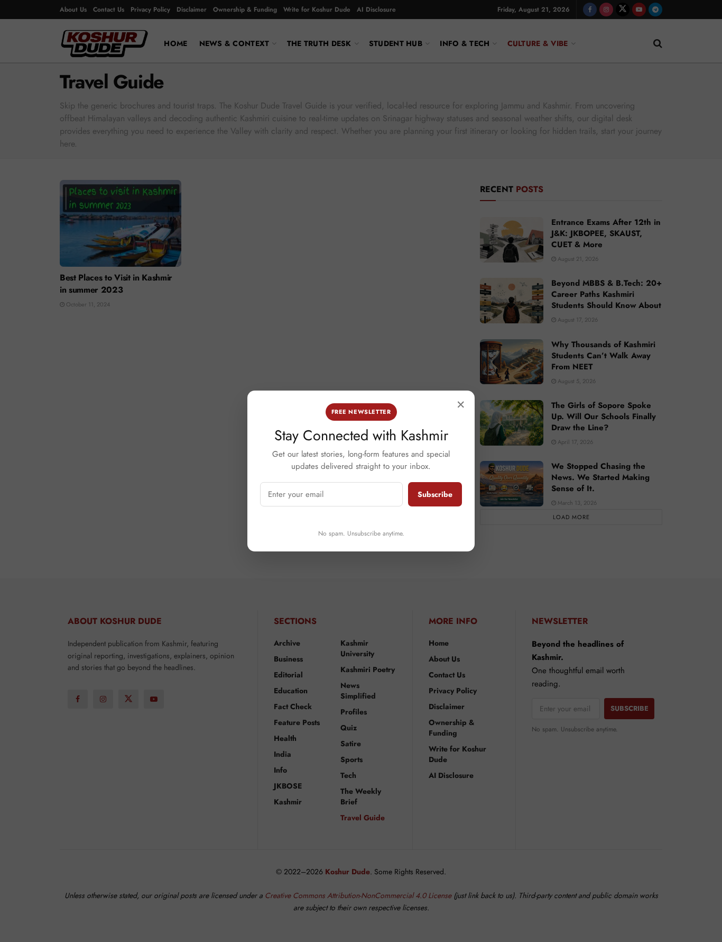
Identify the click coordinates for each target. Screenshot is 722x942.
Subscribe (435, 494)
